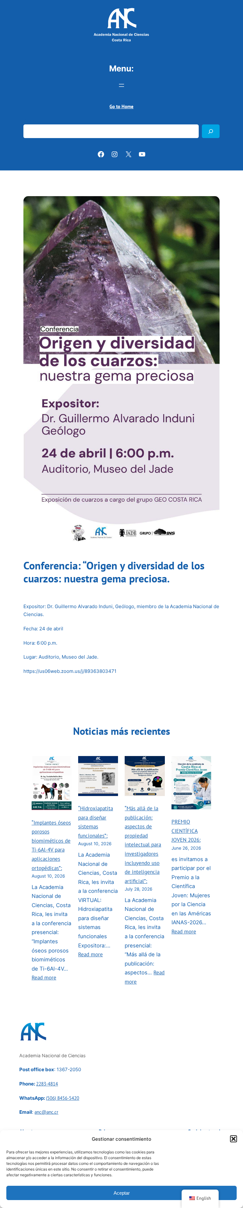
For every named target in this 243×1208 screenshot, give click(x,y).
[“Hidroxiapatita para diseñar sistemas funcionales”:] (98, 777)
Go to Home (121, 106)
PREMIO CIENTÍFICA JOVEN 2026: (186, 830)
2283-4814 (47, 1084)
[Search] (211, 131)
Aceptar (122, 1193)
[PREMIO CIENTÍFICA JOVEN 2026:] (191, 784)
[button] (233, 1139)
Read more (44, 977)
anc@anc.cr (46, 1112)
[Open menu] (121, 85)
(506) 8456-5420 (62, 1098)
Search (30, 120)
